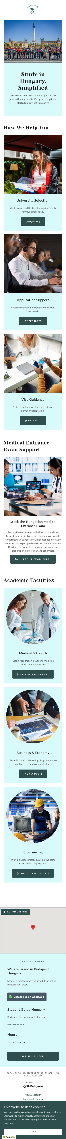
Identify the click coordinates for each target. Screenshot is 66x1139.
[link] (33, 10)
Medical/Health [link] (33, 1094)
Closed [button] (18, 1042)
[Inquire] (33, 221)
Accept (33, 1132)
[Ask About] (33, 773)
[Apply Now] (33, 321)
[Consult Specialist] (33, 873)
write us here (33, 1056)
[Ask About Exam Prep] (33, 559)
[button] (8, 10)
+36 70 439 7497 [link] (16, 1024)
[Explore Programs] (33, 674)
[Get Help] (33, 420)
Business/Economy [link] (33, 1098)
